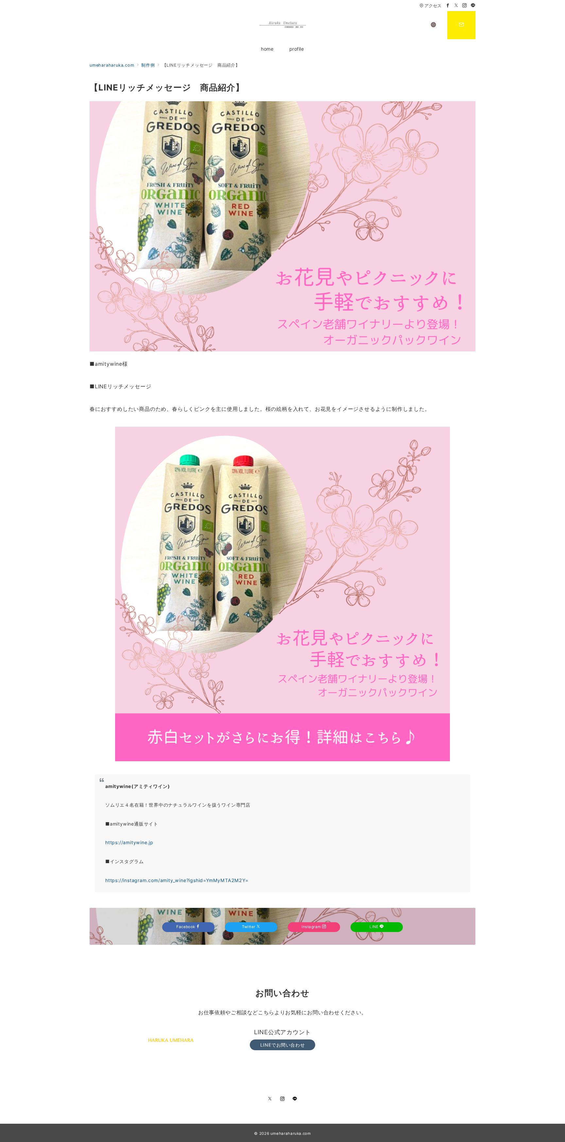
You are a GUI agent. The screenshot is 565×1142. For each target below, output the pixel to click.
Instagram (311, 927)
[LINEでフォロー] (473, 5)
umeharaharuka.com (290, 1133)
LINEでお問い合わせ (282, 1045)
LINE (374, 927)
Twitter (249, 927)
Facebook (186, 927)
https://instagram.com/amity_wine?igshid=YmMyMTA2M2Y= (176, 880)
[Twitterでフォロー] (456, 5)
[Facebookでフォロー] (448, 5)
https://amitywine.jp (129, 842)
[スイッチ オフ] (433, 25)
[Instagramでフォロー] (464, 5)
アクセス (432, 5)
